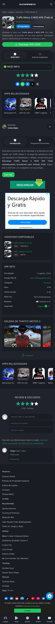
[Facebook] (6, 599)
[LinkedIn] (43, 599)
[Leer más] (27, 174)
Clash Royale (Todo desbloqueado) (16, 522)
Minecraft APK (8, 517)
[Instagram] (38, 599)
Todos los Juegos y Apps (12, 526)
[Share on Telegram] (27, 84)
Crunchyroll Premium (10, 513)
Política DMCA (8, 494)
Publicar (46, 435)
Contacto (6, 490)
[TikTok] (27, 599)
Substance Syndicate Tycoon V (15, 540)
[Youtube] (17, 599)
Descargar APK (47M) (27, 44)
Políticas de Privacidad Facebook (15, 481)
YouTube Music (8, 581)
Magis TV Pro (7, 590)
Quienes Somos (8, 476)
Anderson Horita (23, 22)
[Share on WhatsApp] (22, 84)
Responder (14, 459)
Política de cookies (10, 485)
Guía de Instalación (40, 55)
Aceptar (27, 611)
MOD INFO (15, 55)
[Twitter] (11, 599)
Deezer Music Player (10, 572)
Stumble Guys (8, 568)
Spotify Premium (9, 508)
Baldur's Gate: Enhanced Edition (15, 536)
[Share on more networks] (37, 84)
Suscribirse (24, 26)
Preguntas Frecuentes (40, 141)
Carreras (47, 283)
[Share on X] (32, 84)
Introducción (15, 141)
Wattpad (5, 577)
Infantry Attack (8, 554)
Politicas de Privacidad (30, 606)
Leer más (8, 174)
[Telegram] (22, 599)
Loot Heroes (7, 549)
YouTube (5, 586)
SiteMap (5, 499)
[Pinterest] (33, 599)
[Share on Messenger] (17, 84)
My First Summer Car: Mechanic (15, 558)
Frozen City (7, 545)
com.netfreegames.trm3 (40, 278)
